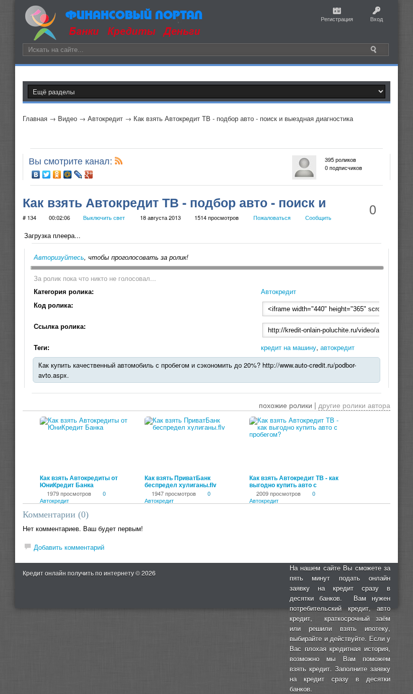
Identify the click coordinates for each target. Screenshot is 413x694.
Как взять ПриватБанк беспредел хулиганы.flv (181, 481)
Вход (376, 19)
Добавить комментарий (69, 547)
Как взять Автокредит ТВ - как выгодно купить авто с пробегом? (293, 484)
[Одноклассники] (57, 174)
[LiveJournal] (78, 174)
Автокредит (105, 118)
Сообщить (318, 217)
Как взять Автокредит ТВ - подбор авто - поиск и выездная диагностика (243, 118)
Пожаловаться (272, 217)
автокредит (337, 347)
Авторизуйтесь (59, 257)
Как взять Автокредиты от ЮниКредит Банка (79, 481)
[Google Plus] (89, 174)
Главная (35, 118)
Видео (67, 118)
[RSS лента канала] (119, 162)
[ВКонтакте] (36, 174)
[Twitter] (46, 174)
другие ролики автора (354, 405)
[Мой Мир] (67, 174)
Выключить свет (104, 217)
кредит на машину (288, 347)
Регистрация (337, 19)
